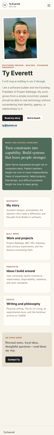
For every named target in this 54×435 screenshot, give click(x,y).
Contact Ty (14, 359)
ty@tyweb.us (9, 125)
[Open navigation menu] (49, 5)
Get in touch (33, 118)
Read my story (12, 118)
